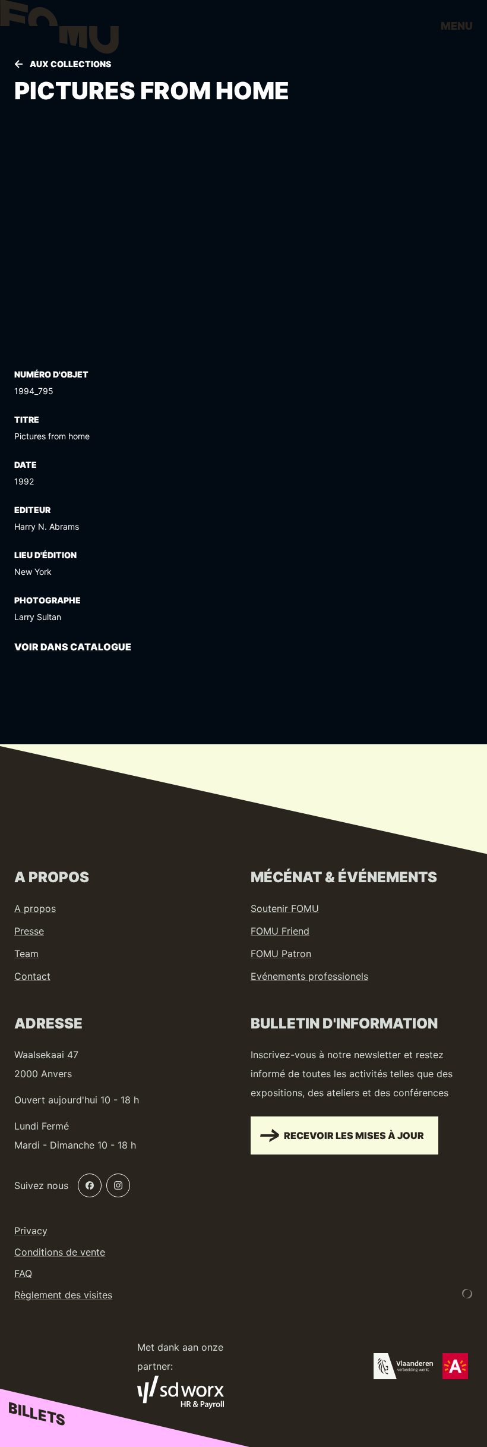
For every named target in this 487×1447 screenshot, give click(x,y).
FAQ (23, 1273)
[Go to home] (59, 29)
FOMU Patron (281, 954)
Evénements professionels (309, 976)
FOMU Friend (280, 931)
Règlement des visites (63, 1295)
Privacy (31, 1231)
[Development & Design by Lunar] (467, 1293)
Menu (457, 26)
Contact (32, 976)
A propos (35, 908)
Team (26, 954)
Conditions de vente (59, 1252)
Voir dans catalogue (72, 647)
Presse (29, 931)
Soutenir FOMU (285, 908)
